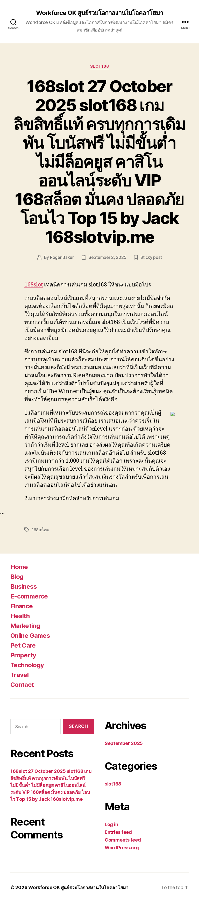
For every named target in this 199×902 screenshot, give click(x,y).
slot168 (99, 66)
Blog (16, 576)
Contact (22, 684)
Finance (21, 606)
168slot (33, 284)
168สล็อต (40, 529)
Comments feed (123, 840)
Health (20, 616)
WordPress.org (122, 847)
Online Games (30, 635)
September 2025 (124, 743)
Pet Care (23, 645)
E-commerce (29, 596)
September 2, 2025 (107, 257)
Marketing (25, 625)
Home (19, 567)
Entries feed (118, 832)
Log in (111, 824)
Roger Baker (62, 257)
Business (23, 586)
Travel (19, 675)
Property (23, 655)
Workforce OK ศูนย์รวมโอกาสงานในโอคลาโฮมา (99, 13)
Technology (27, 665)
